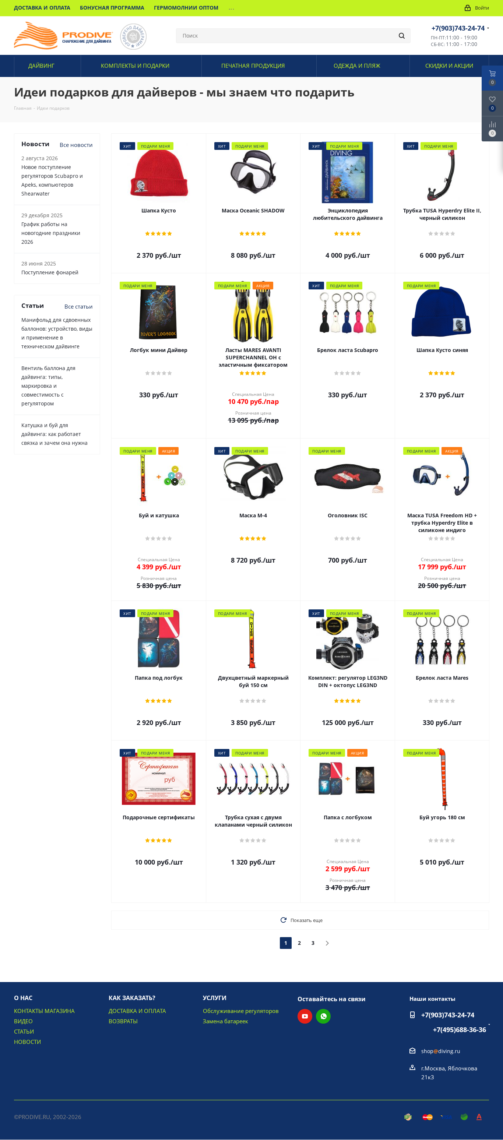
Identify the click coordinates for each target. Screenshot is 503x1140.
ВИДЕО (23, 1021)
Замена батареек (225, 1021)
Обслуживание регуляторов (241, 1010)
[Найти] (402, 35)
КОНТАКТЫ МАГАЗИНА (44, 1010)
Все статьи (78, 306)
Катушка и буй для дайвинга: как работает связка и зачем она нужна (54, 434)
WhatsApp (323, 1016)
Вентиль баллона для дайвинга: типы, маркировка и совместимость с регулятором (48, 386)
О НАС (23, 998)
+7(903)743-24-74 (458, 28)
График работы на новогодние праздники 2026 (50, 233)
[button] (435, 1131)
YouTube (305, 1016)
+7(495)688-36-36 (459, 1029)
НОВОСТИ (27, 1041)
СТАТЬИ (24, 1031)
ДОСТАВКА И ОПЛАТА (137, 1010)
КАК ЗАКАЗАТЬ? (132, 998)
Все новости (76, 144)
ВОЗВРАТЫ (123, 1021)
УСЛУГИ (214, 998)
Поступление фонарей (49, 272)
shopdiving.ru (440, 1051)
